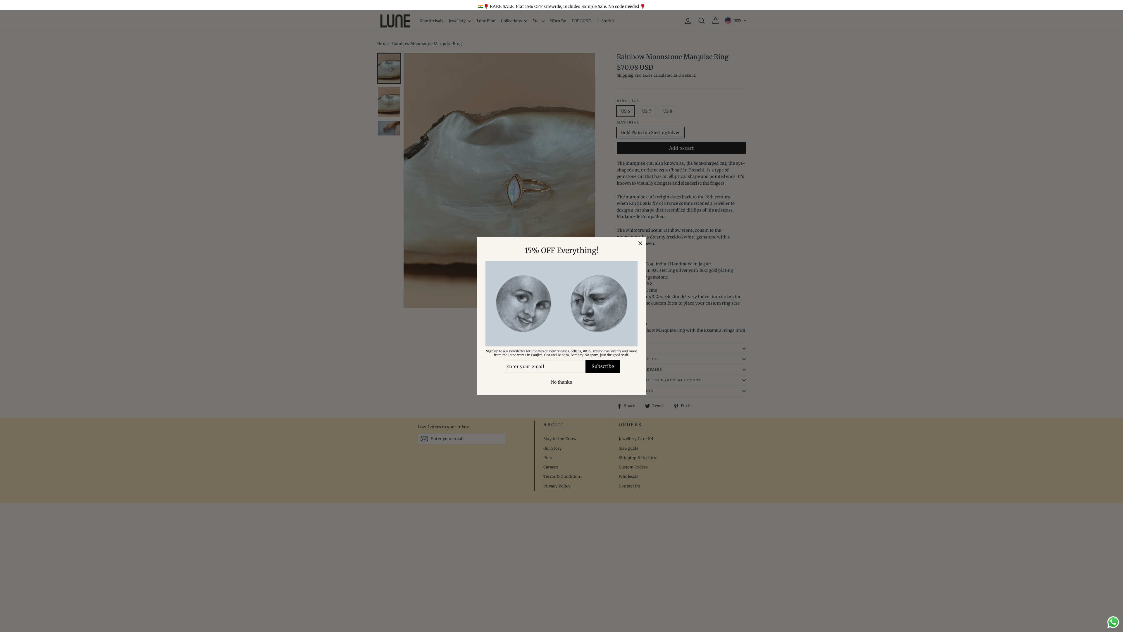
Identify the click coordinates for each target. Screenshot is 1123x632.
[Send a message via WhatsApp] (1113, 622)
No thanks (561, 382)
